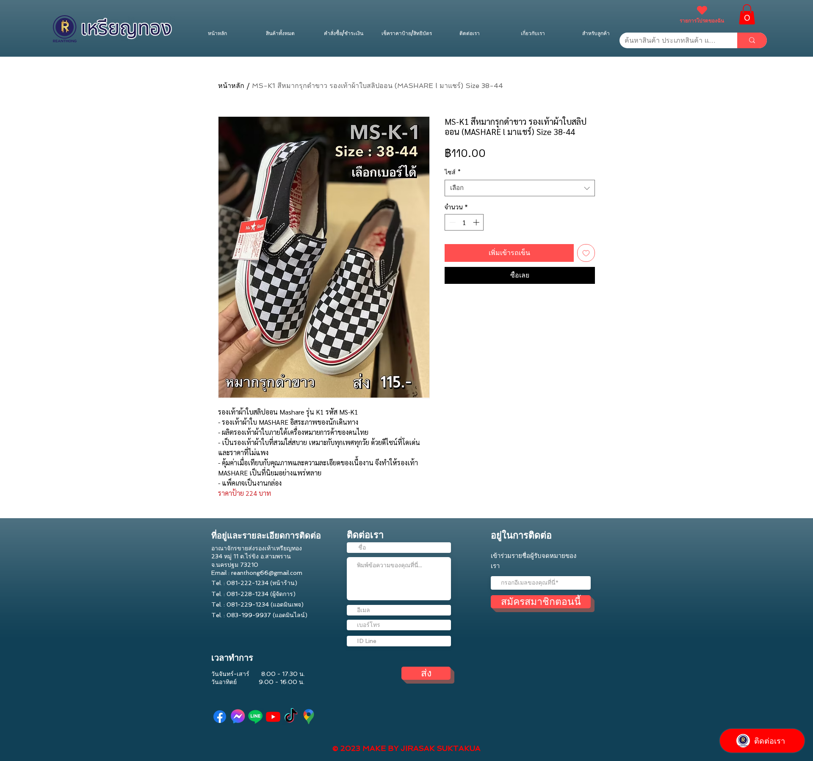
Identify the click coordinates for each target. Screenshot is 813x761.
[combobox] (520, 188)
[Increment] (477, 222)
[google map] (308, 716)
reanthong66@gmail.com (266, 572)
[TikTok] (290, 716)
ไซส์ (453, 172)
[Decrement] (451, 222)
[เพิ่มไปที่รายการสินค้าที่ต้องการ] (586, 253)
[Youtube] (273, 716)
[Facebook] (219, 716)
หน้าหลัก (231, 86)
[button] (746, 14)
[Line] (255, 716)
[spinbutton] (464, 222)
